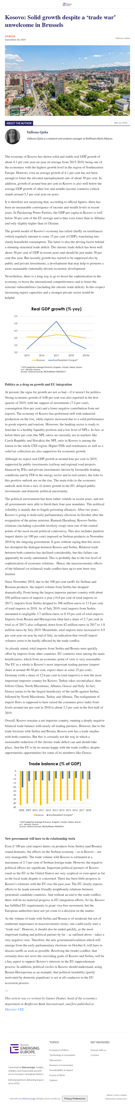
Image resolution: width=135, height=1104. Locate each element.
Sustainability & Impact (61, 1070)
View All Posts (120, 123)
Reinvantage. (28, 1067)
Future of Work (57, 1075)
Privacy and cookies (117, 1095)
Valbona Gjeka (122, 38)
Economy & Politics (59, 1050)
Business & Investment (61, 1065)
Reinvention (55, 1060)
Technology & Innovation (62, 1055)
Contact (95, 1055)
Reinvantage (30, 1099)
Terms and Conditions (116, 1099)
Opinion (10, 36)
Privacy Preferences (74, 1098)
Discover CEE (14, 1009)
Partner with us (98, 1050)
